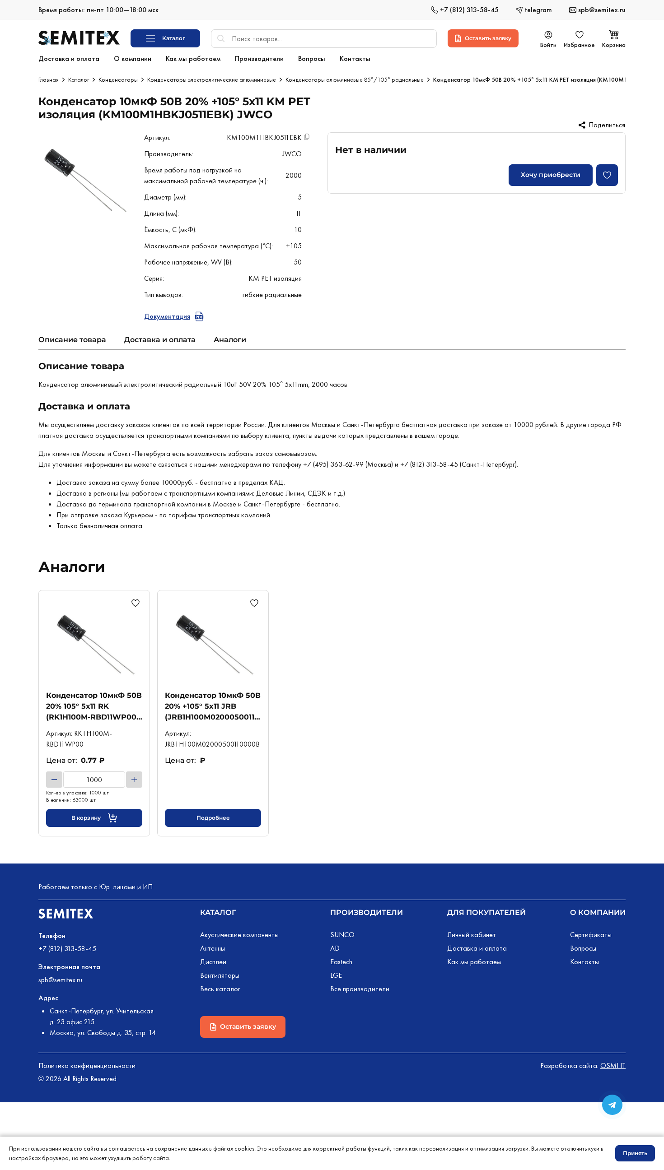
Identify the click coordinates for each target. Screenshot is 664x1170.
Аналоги (230, 339)
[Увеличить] (134, 779)
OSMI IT (613, 1065)
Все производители (359, 989)
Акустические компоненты (239, 934)
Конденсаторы (118, 79)
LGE (336, 975)
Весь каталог (220, 989)
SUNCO (342, 934)
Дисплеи (213, 961)
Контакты (584, 961)
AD (335, 948)
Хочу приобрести (550, 175)
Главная (48, 79)
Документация (167, 316)
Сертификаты (591, 934)
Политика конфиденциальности (87, 1065)
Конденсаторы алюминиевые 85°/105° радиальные (354, 79)
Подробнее (213, 817)
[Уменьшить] (54, 779)
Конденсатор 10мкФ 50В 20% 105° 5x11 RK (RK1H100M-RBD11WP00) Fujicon (94, 707)
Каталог (78, 79)
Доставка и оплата (160, 339)
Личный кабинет (471, 934)
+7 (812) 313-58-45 (67, 948)
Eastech (341, 961)
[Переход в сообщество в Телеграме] (612, 1105)
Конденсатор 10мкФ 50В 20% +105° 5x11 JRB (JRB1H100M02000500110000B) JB (213, 707)
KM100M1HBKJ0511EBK (264, 137)
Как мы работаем (474, 961)
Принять (635, 1153)
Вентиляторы (219, 975)
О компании (598, 912)
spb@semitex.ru (60, 979)
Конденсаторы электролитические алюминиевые (211, 79)
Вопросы (583, 948)
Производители (366, 912)
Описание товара (72, 339)
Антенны (212, 948)
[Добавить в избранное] (607, 175)
